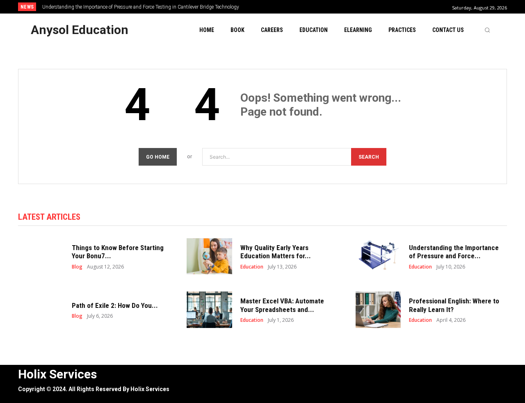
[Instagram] (481, 374)
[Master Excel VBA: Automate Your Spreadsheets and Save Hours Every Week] (209, 309)
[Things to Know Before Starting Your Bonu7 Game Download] (41, 256)
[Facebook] (463, 374)
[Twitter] (500, 374)
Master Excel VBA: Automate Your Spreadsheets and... (282, 305)
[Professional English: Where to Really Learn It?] (378, 309)
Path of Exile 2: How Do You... (115, 305)
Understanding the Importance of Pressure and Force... (454, 252)
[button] (487, 30)
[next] (290, 7)
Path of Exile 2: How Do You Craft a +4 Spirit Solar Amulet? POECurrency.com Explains (141, 7)
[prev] (277, 7)
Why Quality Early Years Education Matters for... (275, 252)
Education (251, 266)
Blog (77, 266)
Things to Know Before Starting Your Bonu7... (118, 252)
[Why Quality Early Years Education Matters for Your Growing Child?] (209, 256)
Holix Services (149, 389)
